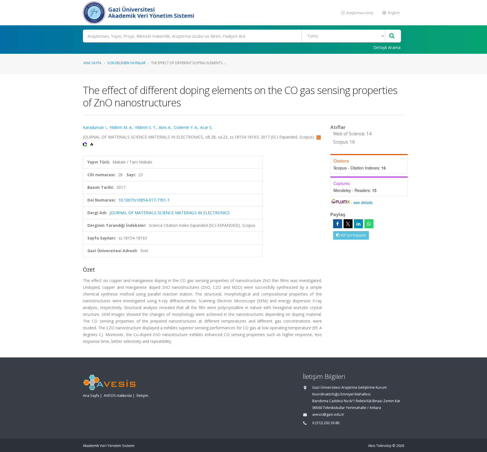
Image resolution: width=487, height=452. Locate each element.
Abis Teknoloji (379, 445)
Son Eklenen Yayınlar (126, 63)
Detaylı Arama (386, 47)
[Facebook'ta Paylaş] (337, 223)
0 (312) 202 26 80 (325, 422)
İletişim (142, 395)
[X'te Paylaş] (348, 223)
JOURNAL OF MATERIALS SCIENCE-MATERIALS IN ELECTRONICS (170, 212)
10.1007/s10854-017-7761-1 (144, 200)
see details (363, 202)
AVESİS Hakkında (118, 395)
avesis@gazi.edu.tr (328, 414)
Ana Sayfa (92, 63)
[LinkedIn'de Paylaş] (358, 223)
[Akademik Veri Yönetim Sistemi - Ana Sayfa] (95, 12)
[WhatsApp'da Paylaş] (368, 223)
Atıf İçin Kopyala (353, 235)
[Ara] (392, 36)
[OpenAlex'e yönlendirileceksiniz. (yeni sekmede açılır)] (92, 143)
